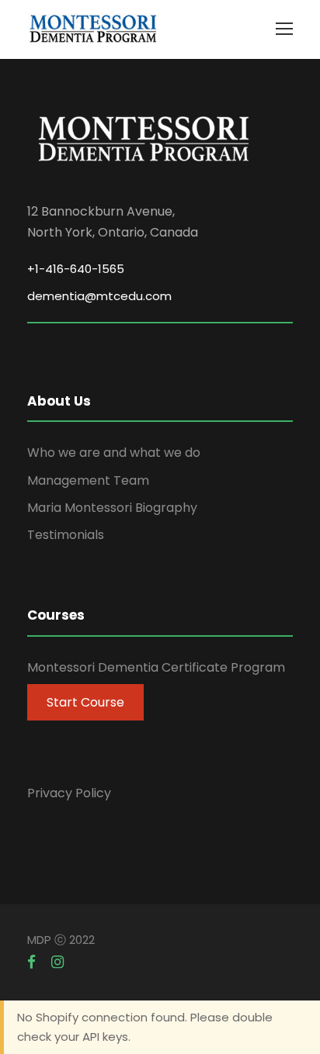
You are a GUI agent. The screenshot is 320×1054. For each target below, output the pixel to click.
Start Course (85, 702)
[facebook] (31, 962)
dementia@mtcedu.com (99, 296)
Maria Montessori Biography (112, 508)
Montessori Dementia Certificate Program (156, 667)
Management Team (88, 480)
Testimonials (65, 535)
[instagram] (57, 962)
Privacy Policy (69, 793)
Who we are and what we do (113, 452)
